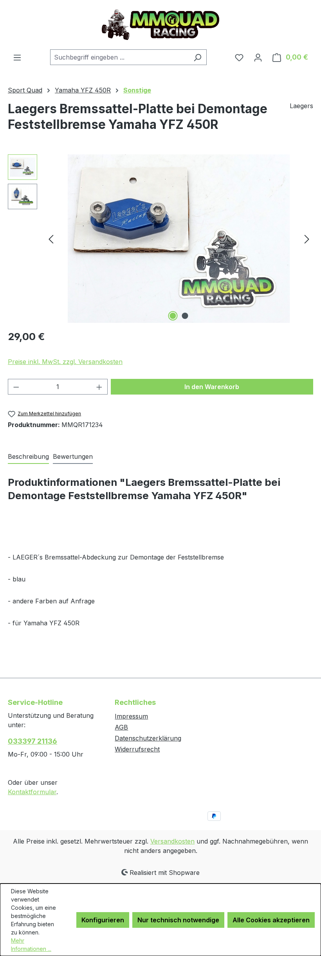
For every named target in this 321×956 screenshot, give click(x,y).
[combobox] (119, 57)
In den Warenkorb (211, 387)
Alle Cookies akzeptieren (271, 920)
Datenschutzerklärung (148, 738)
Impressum (131, 716)
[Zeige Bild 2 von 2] (185, 316)
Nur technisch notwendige (178, 920)
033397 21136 (32, 741)
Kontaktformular (32, 792)
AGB (121, 727)
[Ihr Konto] (258, 57)
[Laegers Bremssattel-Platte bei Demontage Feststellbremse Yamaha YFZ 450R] (179, 238)
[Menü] (17, 57)
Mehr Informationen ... (31, 944)
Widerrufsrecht (137, 749)
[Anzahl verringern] (16, 387)
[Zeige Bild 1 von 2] (173, 316)
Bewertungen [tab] (73, 456)
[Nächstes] (307, 239)
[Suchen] (197, 57)
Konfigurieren (102, 920)
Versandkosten (172, 841)
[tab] (28, 457)
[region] (160, 238)
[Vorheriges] (51, 239)
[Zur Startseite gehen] (160, 24)
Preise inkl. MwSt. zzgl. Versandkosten (65, 362)
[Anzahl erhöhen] (99, 387)
